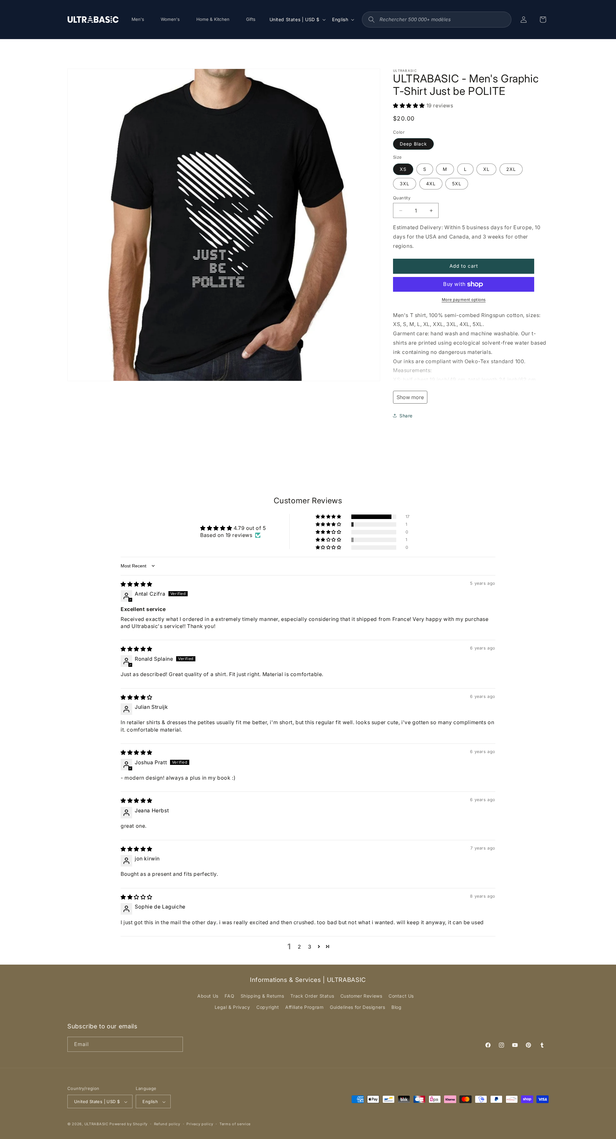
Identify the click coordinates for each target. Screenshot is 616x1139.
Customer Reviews (361, 996)
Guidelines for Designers (357, 1007)
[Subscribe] (175, 1044)
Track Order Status (312, 996)
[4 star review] (136, 697)
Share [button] (406, 415)
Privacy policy (199, 1124)
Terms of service (235, 1124)
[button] (409, 105)
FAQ (229, 996)
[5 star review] (136, 584)
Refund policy (167, 1124)
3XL (404, 183)
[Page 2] (319, 946)
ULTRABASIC (96, 1124)
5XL (456, 183)
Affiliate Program (304, 1007)
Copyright (267, 1007)
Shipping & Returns (262, 996)
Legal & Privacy (232, 1007)
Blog (396, 1007)
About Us (207, 996)
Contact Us (401, 996)
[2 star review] (136, 897)
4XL (431, 183)
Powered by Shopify (128, 1124)
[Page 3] (327, 946)
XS (403, 169)
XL (486, 169)
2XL (511, 169)
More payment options (464, 299)
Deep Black (413, 144)
